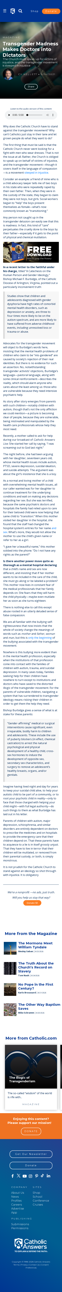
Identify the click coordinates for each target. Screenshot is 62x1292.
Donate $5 (32, 902)
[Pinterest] (37, 1176)
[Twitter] (18, 1176)
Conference (41, 1200)
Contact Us (34, 1264)
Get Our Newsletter (31, 1154)
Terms (16, 1264)
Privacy (24, 1264)
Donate (51, 11)
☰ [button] (5, 10)
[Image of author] (8, 74)
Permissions (19, 1228)
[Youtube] (25, 1176)
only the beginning (40, 637)
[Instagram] (31, 1176)
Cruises (38, 1204)
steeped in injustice (36, 172)
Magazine (11, 37)
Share (31, 86)
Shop (35, 11)
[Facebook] (13, 1176)
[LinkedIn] (49, 1176)
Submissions (20, 1224)
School (37, 1196)
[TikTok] (42, 1176)
